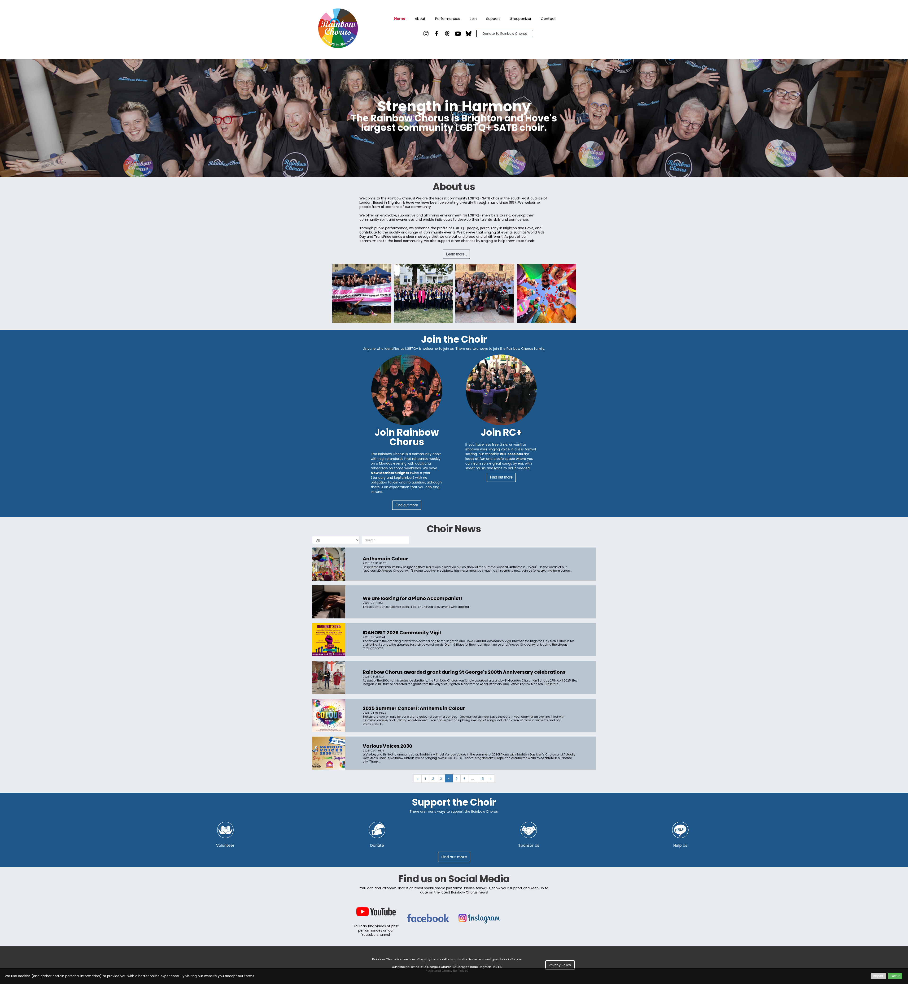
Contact (548, 18)
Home (399, 18)
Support (493, 18)
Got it (895, 976)
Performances (447, 18)
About (420, 18)
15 (482, 778)
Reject (878, 976)
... (472, 778)
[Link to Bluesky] (468, 33)
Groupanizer (520, 18)
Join (473, 18)
